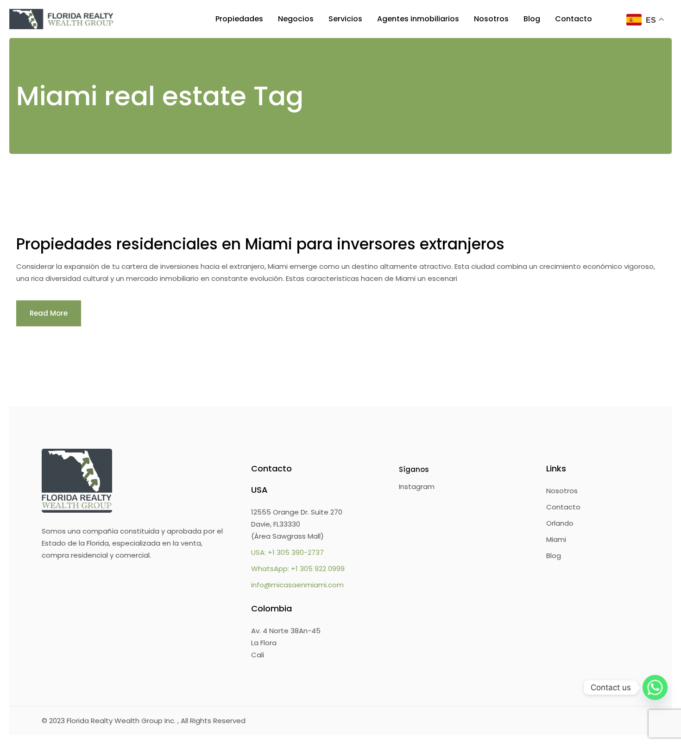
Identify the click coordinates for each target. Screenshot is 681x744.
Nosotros (562, 491)
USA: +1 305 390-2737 (287, 552)
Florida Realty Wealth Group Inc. (122, 720)
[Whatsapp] (655, 687)
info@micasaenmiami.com (297, 585)
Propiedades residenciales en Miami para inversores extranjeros (260, 244)
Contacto (563, 507)
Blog (553, 555)
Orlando (560, 523)
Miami (556, 539)
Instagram (417, 486)
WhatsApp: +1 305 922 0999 (298, 568)
